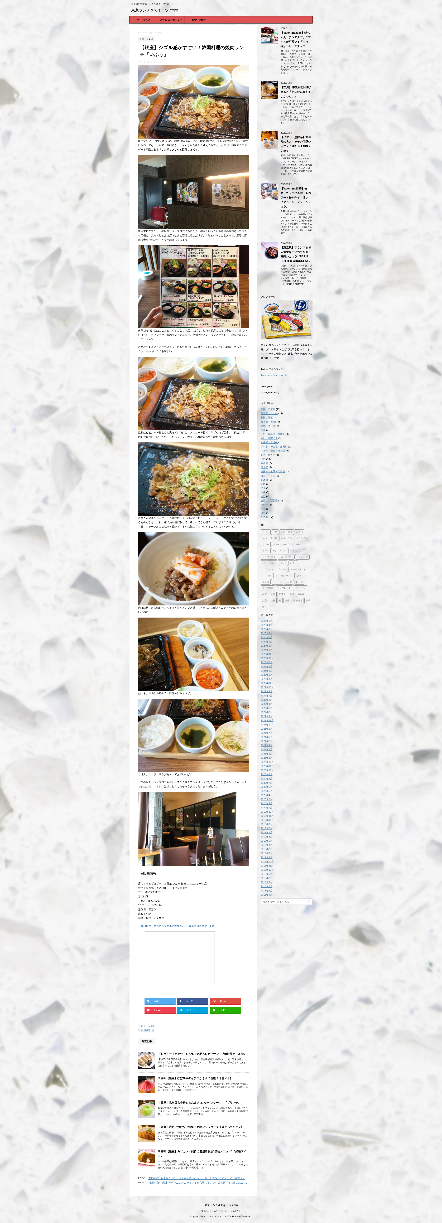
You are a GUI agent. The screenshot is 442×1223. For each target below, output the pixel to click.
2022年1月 (266, 716)
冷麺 (273, 594)
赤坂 (263, 484)
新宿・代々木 (268, 454)
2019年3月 (266, 849)
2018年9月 (266, 874)
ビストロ (281, 569)
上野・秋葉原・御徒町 (273, 434)
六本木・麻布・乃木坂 (273, 450)
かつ (264, 538)
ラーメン (277, 581)
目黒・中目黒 (268, 475)
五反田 (264, 479)
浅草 (263, 430)
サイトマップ (143, 19)
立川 (263, 508)
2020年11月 (267, 766)
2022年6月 (266, 699)
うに (275, 532)
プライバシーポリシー (171, 19)
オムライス (301, 538)
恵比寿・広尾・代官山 (273, 471)
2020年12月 (267, 762)
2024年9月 (266, 637)
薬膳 (287, 600)
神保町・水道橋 (269, 442)
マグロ (265, 581)
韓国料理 (145, 1030)
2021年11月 (267, 720)
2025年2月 (266, 633)
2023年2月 (266, 674)
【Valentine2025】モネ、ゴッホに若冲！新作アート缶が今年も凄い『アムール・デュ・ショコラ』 (296, 197)
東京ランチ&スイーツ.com (154, 10)
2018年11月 (267, 865)
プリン (300, 575)
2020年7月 (266, 782)
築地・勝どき (268, 425)
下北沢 (264, 467)
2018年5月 (266, 890)
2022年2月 (266, 712)
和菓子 (282, 594)
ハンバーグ (302, 556)
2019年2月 (266, 853)
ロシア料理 (267, 588)
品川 (263, 488)
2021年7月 (266, 732)
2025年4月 (266, 625)
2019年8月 (266, 828)
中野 (263, 496)
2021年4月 (266, 745)
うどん (265, 532)
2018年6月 (266, 886)
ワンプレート (284, 588)
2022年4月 (266, 703)
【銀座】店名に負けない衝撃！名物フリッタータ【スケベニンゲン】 (201, 1126)
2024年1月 (266, 649)
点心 (264, 600)
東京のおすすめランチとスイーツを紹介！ (221, 1211)
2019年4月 (266, 845)
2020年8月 (266, 778)
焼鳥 (273, 600)
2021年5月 (266, 741)
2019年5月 (266, 840)
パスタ (283, 563)
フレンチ (266, 575)
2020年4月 (266, 795)
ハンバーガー (286, 556)
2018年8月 (266, 878)
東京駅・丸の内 (269, 413)
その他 (264, 517)
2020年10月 (267, 770)
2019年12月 (267, 811)
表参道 (264, 463)
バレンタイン (269, 563)
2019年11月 (267, 815)
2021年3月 (266, 749)
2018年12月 (267, 861)
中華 (264, 594)
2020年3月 (266, 799)
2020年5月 (266, 791)
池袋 (263, 492)
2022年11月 (267, 683)
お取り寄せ (286, 532)
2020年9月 (266, 774)
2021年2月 (266, 753)
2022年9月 (266, 691)
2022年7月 (266, 695)
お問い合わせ (198, 19)
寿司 (291, 594)
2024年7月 (266, 641)
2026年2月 (266, 620)
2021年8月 (266, 728)
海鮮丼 (301, 594)
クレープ (296, 544)
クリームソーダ (281, 544)
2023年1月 (266, 679)
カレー (265, 544)
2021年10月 (267, 724)
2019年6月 (266, 836)
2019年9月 (266, 824)
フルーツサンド (298, 569)
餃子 (308, 600)
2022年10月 (267, 687)
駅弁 (264, 606)
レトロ (299, 581)
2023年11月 (267, 654)
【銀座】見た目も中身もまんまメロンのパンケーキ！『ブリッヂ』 (199, 1102)
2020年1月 (266, 807)
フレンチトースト (284, 575)
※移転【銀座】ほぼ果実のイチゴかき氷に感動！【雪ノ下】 (195, 1078)
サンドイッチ (279, 550)
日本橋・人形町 (269, 421)
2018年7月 (266, 882)
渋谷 (263, 459)
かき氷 (299, 532)
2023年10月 (267, 658)
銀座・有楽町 (148, 1026)
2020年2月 (266, 803)
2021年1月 (266, 757)
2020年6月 (266, 786)
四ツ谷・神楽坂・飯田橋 (274, 446)
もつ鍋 (274, 538)
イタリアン (286, 538)
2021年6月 (266, 737)
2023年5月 (266, 666)
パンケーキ (267, 569)
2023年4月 (266, 670)
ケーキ (265, 550)
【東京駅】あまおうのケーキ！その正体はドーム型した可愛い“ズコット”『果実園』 (196, 1178)
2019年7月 (266, 832)
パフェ (293, 563)
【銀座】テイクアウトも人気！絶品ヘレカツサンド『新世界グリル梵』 (202, 1053)
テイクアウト (269, 556)
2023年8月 (266, 662)
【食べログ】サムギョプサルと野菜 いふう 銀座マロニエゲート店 (176, 925)
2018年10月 (267, 869)
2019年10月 (267, 820)
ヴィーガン (300, 588)
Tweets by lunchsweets (274, 375)
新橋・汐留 (267, 417)
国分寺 (264, 504)
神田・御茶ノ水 (269, 438)
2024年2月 (266, 645)
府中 (263, 513)
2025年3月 (266, 629)
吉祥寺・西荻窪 (269, 500)
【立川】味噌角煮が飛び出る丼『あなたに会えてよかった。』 (296, 92)
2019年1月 (266, 857)
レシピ (289, 581)
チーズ (293, 550)
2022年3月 (266, 708)
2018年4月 (266, 894)
